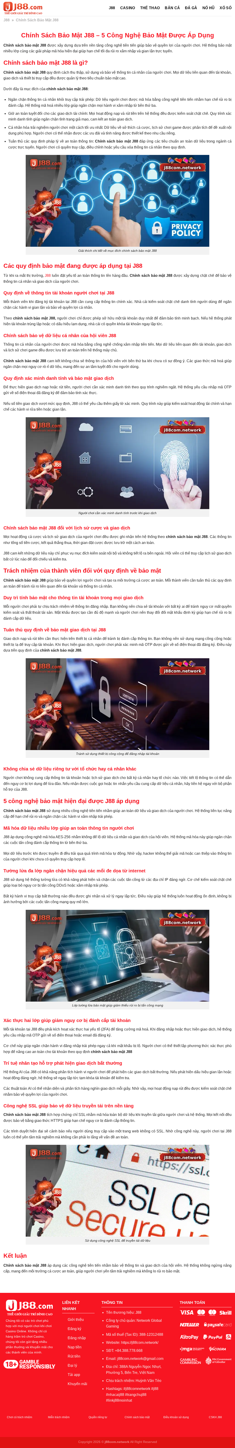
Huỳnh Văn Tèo (148, 1381)
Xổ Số (226, 8)
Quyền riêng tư (98, 1417)
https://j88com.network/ (139, 1342)
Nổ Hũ (208, 8)
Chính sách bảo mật (137, 1417)
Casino (127, 8)
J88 (112, 8)
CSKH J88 (215, 1417)
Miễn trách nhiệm (59, 1417)
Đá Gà (191, 8)
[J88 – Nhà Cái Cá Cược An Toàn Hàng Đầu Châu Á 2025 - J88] (26, 8)
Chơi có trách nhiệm (19, 1417)
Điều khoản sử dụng (176, 1417)
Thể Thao (150, 8)
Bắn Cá (172, 8)
